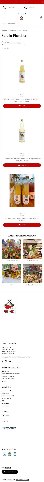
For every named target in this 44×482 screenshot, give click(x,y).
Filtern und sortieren (14, 43)
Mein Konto (5, 371)
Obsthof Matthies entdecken (11, 374)
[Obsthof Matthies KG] (21, 18)
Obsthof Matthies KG (22, 479)
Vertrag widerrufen (10, 472)
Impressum (5, 406)
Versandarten (6, 403)
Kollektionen (13, 30)
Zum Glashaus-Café (8, 378)
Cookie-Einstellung (7, 391)
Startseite (4, 30)
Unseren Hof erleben (8, 376)
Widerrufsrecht (6, 398)
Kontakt (4, 381)
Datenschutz (6, 393)
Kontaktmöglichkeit (8, 396)
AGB (3, 401)
